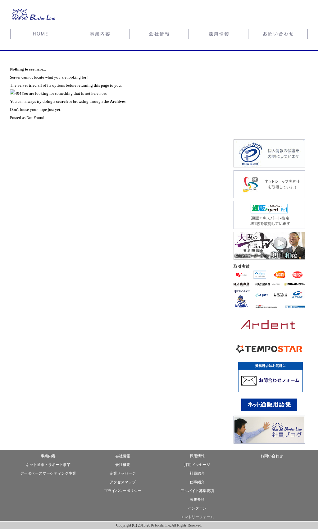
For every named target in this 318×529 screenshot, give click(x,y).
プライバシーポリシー (122, 491)
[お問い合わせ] (278, 35)
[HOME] (40, 35)
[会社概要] (159, 35)
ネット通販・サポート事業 (48, 465)
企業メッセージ (123, 473)
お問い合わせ (272, 456)
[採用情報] (218, 35)
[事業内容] (99, 35)
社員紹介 (197, 473)
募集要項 (197, 499)
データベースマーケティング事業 (48, 473)
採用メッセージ (197, 465)
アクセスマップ (123, 482)
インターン (197, 508)
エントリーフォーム (197, 517)
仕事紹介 (197, 482)
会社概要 (122, 465)
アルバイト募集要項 (197, 491)
